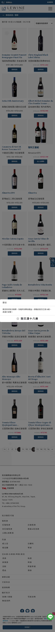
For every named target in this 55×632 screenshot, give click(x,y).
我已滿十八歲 (29, 318)
